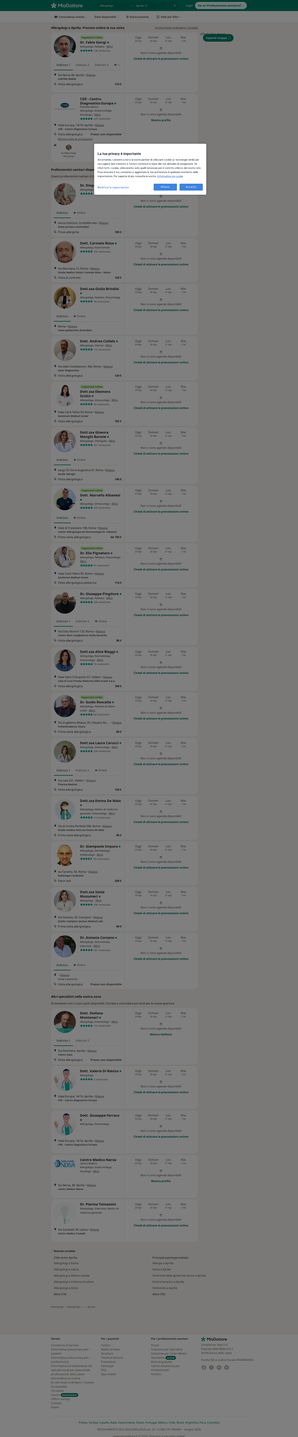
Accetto (191, 186)
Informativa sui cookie (170, 176)
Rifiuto (165, 186)
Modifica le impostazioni (113, 187)
